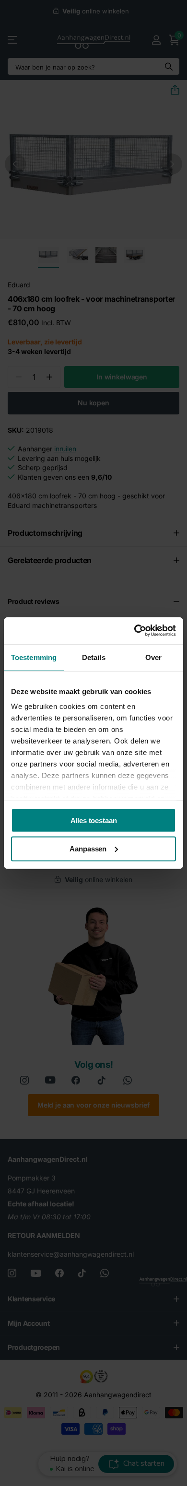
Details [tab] (93, 657)
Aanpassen (88, 849)
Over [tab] (153, 657)
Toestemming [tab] (34, 657)
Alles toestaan (93, 820)
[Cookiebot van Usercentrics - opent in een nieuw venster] (134, 631)
